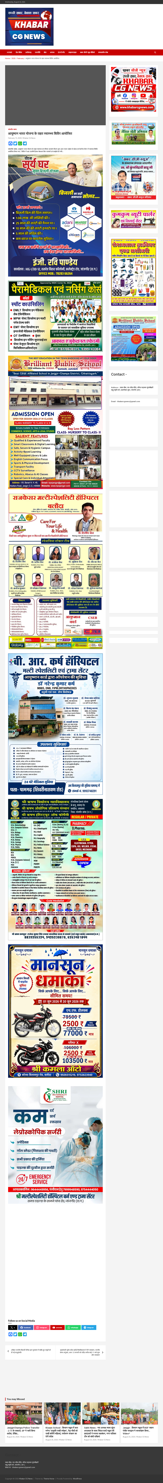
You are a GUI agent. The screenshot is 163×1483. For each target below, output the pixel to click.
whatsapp (74, 1327)
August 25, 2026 (90, 1440)
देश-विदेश (19, 52)
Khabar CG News (29, 138)
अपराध (52, 52)
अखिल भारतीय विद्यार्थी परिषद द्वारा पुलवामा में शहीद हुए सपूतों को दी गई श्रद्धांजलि (31, 1351)
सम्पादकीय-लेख (103, 52)
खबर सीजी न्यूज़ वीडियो (87, 52)
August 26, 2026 (13, 1437)
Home (9, 52)
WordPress (77, 1479)
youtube (59, 1327)
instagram (43, 1327)
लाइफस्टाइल (72, 52)
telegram (90, 1327)
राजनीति (37, 52)
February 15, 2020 (15, 138)
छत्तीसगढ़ (28, 52)
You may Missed (16, 1399)
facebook (27, 1327)
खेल (45, 52)
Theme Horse (49, 1479)
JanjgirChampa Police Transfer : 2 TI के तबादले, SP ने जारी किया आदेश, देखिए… (23, 1430)
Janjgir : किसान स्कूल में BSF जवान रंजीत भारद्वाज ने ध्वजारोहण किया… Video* (138, 1430)
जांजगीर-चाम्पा (12, 129)
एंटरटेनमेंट (61, 52)
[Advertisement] (55, 1227)
